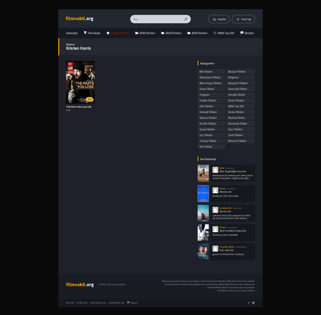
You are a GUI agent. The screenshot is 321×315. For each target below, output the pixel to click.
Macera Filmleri (208, 118)
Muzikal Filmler (236, 118)
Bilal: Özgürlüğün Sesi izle (233, 171)
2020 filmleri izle (116, 302)
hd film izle (82, 302)
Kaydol (222, 19)
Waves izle (225, 211)
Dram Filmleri (207, 89)
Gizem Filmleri (236, 100)
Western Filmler (237, 141)
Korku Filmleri (236, 112)
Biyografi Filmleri (237, 83)
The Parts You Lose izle (78, 106)
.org (79, 18)
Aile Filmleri (206, 71)
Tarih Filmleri (235, 135)
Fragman (205, 94)
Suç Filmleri (206, 135)
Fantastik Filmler (237, 89)
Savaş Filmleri (207, 129)
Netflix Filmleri (208, 123)
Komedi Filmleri (208, 112)
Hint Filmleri (206, 106)
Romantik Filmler (237, 123)
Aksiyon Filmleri (237, 71)
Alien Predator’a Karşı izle (233, 230)
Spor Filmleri (235, 129)
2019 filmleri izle (98, 302)
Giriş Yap (246, 19)
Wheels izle (226, 191)
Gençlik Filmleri (236, 94)
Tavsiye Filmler (208, 141)
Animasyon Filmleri (210, 77)
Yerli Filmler (206, 146)
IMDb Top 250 (236, 106)
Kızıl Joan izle (227, 250)
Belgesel (233, 77)
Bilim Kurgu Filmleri (210, 83)
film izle (70, 302)
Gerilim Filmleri (208, 100)
